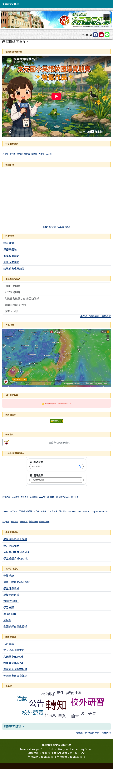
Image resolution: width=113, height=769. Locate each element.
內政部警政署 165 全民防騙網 (22, 298)
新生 (60, 692)
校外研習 (87, 701)
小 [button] (91, 34)
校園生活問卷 (12, 286)
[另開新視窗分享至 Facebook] (95, 34)
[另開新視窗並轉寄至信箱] (101, 34)
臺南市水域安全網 (15, 305)
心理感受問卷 (12, 292)
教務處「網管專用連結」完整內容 (93, 732)
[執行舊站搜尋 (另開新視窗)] (79, 480)
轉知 (56, 704)
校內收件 (49, 693)
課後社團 (74, 692)
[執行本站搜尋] (79, 466)
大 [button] (83, 34)
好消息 (50, 715)
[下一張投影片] (105, 20)
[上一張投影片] (8, 20)
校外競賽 (33, 712)
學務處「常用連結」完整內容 (95, 316)
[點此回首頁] (56, 19)
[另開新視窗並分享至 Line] (107, 34)
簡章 (75, 716)
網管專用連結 (13, 726)
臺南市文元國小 (10, 4)
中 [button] (87, 34)
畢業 (62, 716)
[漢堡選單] (108, 3)
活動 (22, 698)
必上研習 (88, 713)
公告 (36, 702)
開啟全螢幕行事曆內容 (56, 227)
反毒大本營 (11, 311)
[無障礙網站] (56, 420)
